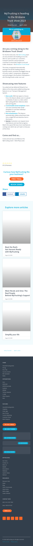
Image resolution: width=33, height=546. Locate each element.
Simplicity (5, 409)
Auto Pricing (5, 413)
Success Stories (7, 372)
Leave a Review (6, 493)
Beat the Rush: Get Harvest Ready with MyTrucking (13, 249)
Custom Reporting (7, 415)
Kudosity (5, 388)
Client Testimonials (7, 487)
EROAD (4, 390)
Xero (4, 382)
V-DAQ (4, 394)
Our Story (5, 461)
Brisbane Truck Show (22, 64)
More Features (6, 419)
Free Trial (5, 370)
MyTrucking (22, 55)
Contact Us (5, 463)
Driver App (5, 411)
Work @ (4, 475)
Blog (4, 485)
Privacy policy (14, 541)
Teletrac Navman (7, 392)
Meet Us (5, 465)
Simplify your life (12, 334)
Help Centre (6, 489)
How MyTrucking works (8, 366)
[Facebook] (4, 518)
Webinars (5, 471)
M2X (4, 398)
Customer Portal (7, 417)
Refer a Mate (6, 491)
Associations (6, 469)
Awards (4, 467)
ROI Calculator (6, 374)
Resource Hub (6, 481)
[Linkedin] (16, 518)
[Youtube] (12, 518)
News (4, 376)
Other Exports (6, 396)
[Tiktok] (20, 518)
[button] (29, 3)
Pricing (4, 368)
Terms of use (6, 541)
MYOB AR (5, 384)
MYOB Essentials (7, 386)
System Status (6, 473)
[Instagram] (8, 518)
